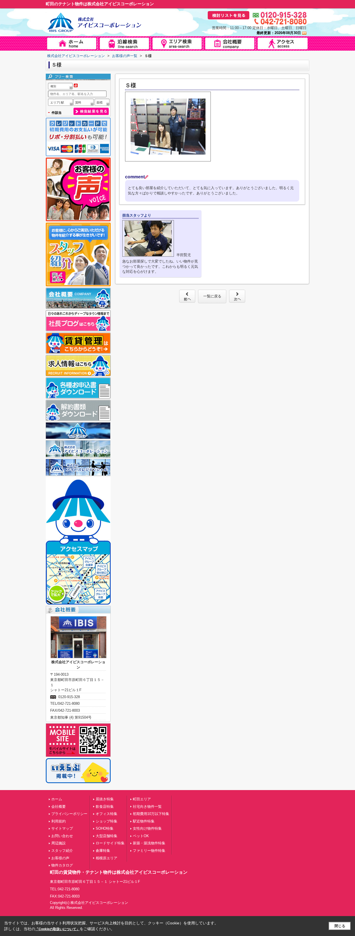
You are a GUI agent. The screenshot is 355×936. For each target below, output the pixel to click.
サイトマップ (62, 828)
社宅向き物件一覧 (147, 806)
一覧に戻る (212, 296)
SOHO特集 (104, 828)
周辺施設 (58, 843)
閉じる (339, 926)
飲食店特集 (105, 806)
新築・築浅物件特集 (149, 843)
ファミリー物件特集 (149, 850)
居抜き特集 (105, 799)
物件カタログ (62, 865)
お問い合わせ (62, 836)
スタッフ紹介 (62, 850)
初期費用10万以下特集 (151, 814)
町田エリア (142, 799)
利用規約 (58, 821)
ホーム (56, 799)
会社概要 (58, 806)
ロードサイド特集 (110, 843)
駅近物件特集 (143, 821)
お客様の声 (60, 858)
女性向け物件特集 (147, 828)
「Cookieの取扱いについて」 (57, 929)
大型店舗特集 (106, 836)
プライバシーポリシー (69, 814)
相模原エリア (106, 858)
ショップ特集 (106, 821)
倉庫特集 (103, 850)
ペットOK (141, 836)
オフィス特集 (106, 814)
